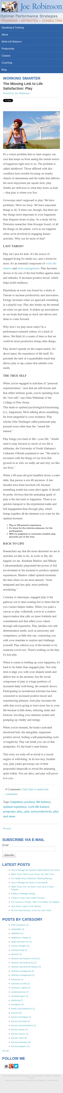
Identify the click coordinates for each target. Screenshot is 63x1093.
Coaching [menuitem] (7, 62)
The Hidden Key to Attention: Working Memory (31, 878)
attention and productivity (23, 962)
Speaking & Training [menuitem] (13, 27)
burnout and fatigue (21, 1017)
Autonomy (17, 979)
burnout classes (19, 1034)
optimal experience (14, 806)
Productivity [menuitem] (8, 48)
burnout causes (19, 1029)
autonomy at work (20, 983)
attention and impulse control (25, 958)
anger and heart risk (21, 942)
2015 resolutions (20, 925)
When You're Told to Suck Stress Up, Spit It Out (32, 874)
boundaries (17, 1004)
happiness (17, 801)
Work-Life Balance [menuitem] (12, 41)
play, (20, 811)
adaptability (17, 929)
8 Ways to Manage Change (23, 893)
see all (5, 1051)
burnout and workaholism (23, 1025)
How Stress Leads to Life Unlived (26, 906)
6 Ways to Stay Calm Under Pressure (27, 898)
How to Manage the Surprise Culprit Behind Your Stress (35, 870)
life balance (43, 801)
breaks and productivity (23, 1008)
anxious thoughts (20, 946)
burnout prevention (20, 1042)
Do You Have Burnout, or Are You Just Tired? (31, 910)
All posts (7, 828)
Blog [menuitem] (4, 69)
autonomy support (20, 988)
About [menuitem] (5, 34)
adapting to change (21, 937)
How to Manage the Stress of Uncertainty (29, 882)
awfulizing (17, 1000)
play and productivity (38, 811)
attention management (22, 971)
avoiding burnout (20, 992)
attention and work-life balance (26, 967)
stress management (28, 268)
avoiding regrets (19, 996)
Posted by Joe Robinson (16, 93)
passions (29, 801)
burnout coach (19, 1038)
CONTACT (49, 1076)
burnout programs (20, 1046)
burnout (16, 1013)
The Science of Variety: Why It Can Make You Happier (35, 902)
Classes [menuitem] (6, 55)
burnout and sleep (20, 1021)
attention (16, 954)
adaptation (17, 933)
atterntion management (22, 975)
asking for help (19, 950)
